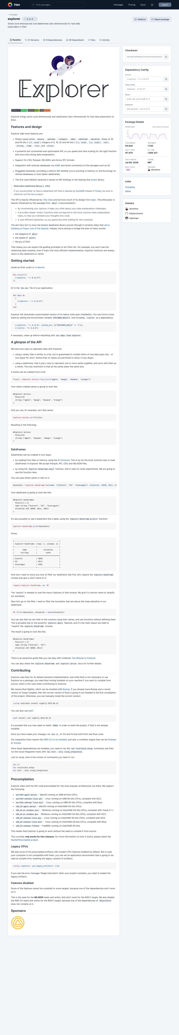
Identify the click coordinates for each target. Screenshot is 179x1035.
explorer (14, 19)
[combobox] (57, 4)
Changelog (130, 187)
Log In (165, 4)
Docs (143, 4)
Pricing (131, 4)
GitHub (128, 191)
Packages (118, 4)
